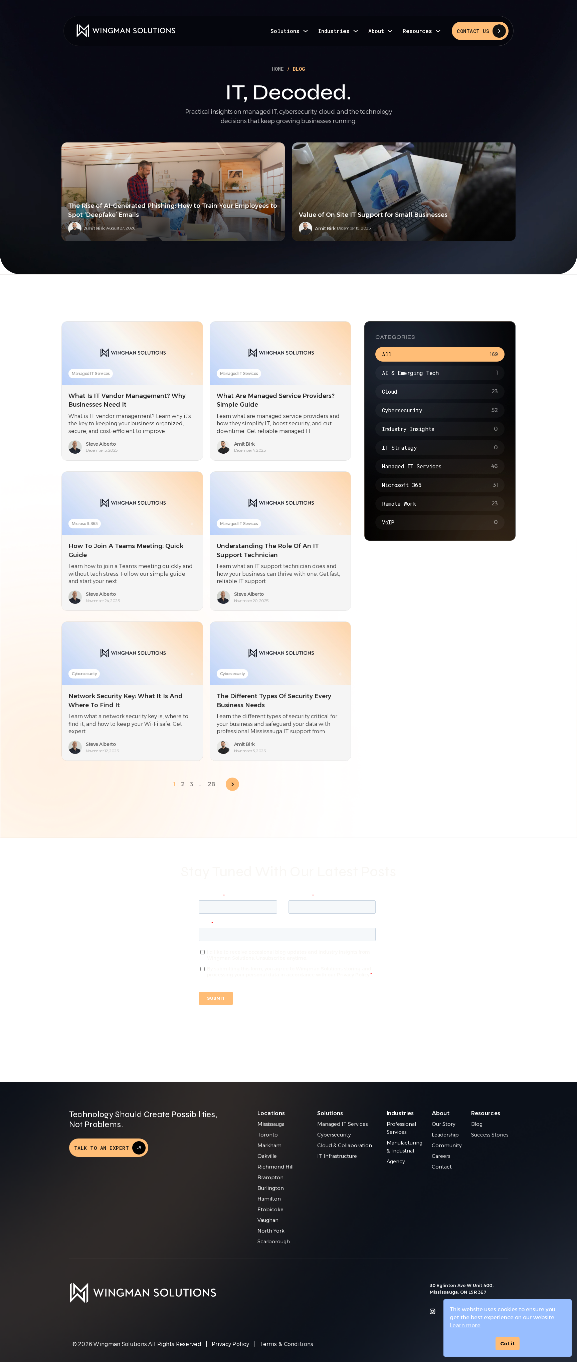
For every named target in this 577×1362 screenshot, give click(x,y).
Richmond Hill (275, 1167)
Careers (441, 1156)
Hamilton (269, 1199)
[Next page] (232, 784)
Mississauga (270, 1124)
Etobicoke (270, 1210)
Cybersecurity (84, 673)
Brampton (270, 1178)
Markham (269, 1146)
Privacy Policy (230, 1344)
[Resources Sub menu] (438, 31)
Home (278, 68)
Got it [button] (507, 1344)
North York (270, 1231)
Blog (477, 1124)
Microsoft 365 (85, 523)
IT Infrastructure (337, 1156)
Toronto (267, 1135)
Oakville (267, 1156)
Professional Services (401, 1128)
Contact (442, 1167)
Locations (271, 1113)
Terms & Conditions (286, 1344)
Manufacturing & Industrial (404, 1147)
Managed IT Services (91, 373)
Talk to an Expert (101, 1148)
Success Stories (489, 1135)
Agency (396, 1162)
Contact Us (473, 31)
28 (211, 784)
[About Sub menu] (390, 31)
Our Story (443, 1124)
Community (446, 1146)
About (376, 30)
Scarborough (273, 1242)
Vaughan (267, 1220)
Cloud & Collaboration (344, 1146)
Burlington (270, 1188)
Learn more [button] (465, 1325)
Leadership (445, 1135)
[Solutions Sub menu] (305, 31)
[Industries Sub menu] (355, 31)
